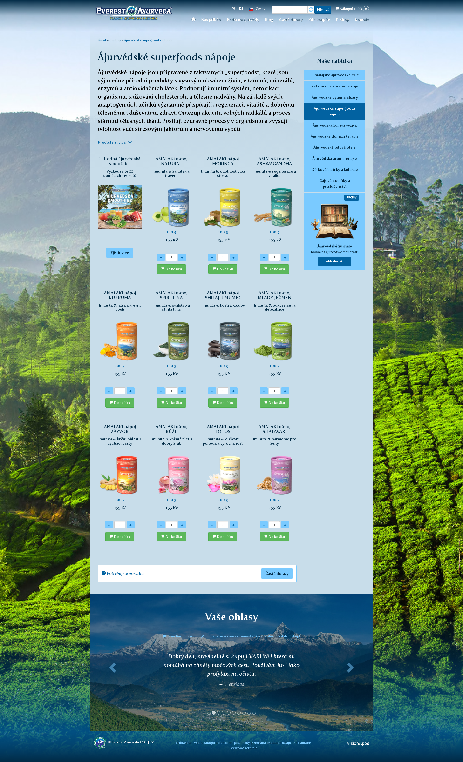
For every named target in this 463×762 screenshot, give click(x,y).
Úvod (194, 19)
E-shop (342, 19)
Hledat (323, 9)
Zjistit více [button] (119, 252)
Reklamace (302, 743)
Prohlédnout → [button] (335, 261)
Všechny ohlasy (180, 636)
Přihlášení (183, 743)
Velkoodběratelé (244, 748)
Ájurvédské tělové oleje (334, 147)
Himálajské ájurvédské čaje (334, 75)
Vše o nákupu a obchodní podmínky (222, 743)
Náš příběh (211, 19)
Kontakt (362, 19)
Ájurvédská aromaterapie (334, 158)
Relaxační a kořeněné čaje (334, 86)
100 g (171, 199)
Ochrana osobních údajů (271, 743)
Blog (269, 19)
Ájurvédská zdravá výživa (335, 125)
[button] (111, 686)
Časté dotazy (290, 19)
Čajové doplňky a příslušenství (334, 183)
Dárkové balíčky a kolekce (334, 169)
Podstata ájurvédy (243, 19)
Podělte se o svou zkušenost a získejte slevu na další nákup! (253, 636)
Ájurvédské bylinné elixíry (335, 97)
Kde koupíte (319, 19)
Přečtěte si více (112, 142)
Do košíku (174, 269)
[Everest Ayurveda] (134, 13)
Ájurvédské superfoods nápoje (148, 40)
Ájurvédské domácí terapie (335, 136)
